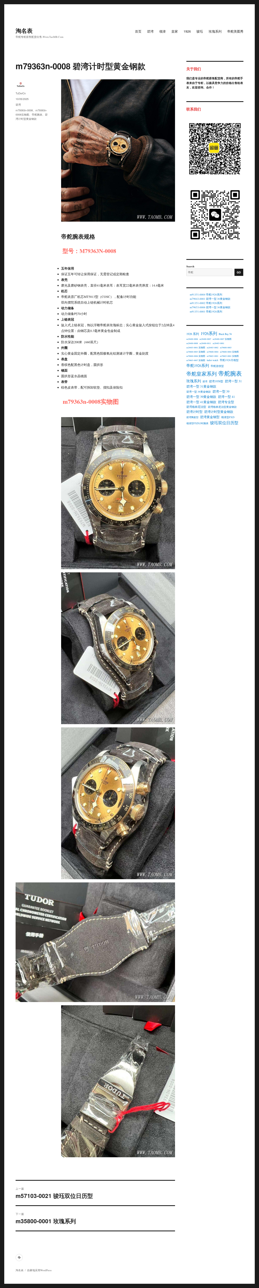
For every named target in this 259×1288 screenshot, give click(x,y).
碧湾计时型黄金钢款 (218, 412)
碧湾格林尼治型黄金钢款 (222, 407)
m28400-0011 (205, 343)
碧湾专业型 (226, 402)
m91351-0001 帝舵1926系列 (206, 311)
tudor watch (212, 360)
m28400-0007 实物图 (222, 339)
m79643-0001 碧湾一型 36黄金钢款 (210, 299)
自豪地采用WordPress (39, 1270)
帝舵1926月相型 (229, 360)
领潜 (162, 31)
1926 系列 (192, 334)
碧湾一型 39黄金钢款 (201, 396)
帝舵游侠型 (217, 366)
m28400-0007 (205, 339)
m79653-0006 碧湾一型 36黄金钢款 (210, 307)
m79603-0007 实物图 (195, 360)
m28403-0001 (218, 343)
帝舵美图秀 (235, 31)
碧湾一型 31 (233, 381)
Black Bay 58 (225, 334)
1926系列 (209, 333)
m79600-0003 (225, 347)
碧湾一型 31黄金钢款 (201, 386)
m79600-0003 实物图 (195, 351)
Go (239, 272)
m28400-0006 (192, 339)
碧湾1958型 (216, 381)
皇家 (174, 31)
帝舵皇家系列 (201, 373)
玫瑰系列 (215, 31)
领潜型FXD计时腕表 (197, 423)
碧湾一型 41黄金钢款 (201, 402)
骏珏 (199, 31)
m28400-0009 (192, 343)
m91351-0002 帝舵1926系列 (206, 303)
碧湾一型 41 (226, 397)
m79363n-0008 (24, 110)
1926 (187, 31)
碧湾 (150, 31)
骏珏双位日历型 (224, 422)
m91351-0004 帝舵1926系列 (206, 294)
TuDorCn (21, 93)
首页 (138, 31)
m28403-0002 (212, 347)
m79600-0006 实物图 (195, 356)
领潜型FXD (228, 417)
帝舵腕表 (37, 114)
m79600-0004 (212, 351)
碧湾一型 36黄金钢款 (198, 391)
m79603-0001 (212, 356)
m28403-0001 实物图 (195, 347)
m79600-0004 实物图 (229, 351)
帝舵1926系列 (197, 365)
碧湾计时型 (194, 411)
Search (190, 266)
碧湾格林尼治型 (196, 407)
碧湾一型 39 (220, 391)
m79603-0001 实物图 (229, 356)
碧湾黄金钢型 (210, 417)
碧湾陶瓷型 (192, 417)
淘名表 (24, 30)
